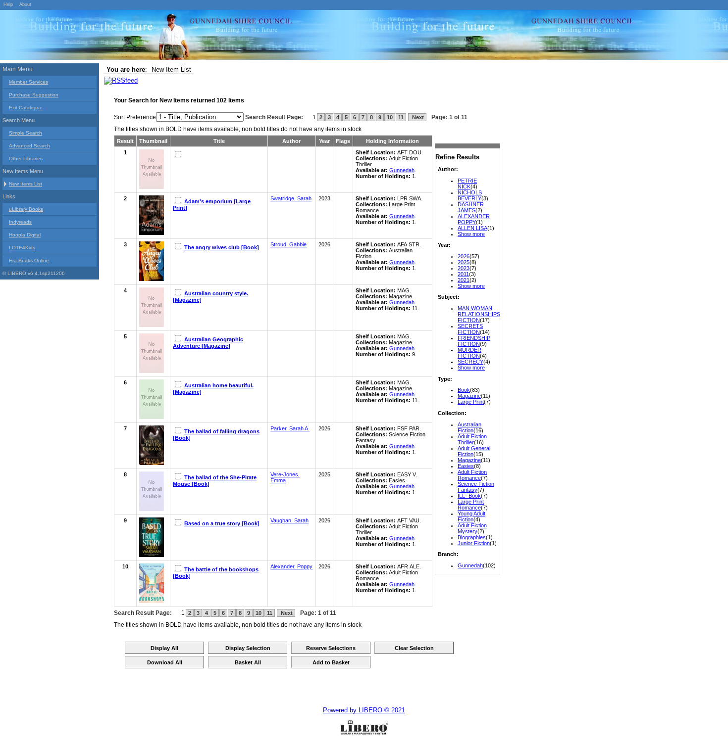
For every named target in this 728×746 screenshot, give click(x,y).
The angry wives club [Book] (221, 247)
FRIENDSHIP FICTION (474, 341)
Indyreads (20, 222)
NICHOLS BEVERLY (470, 195)
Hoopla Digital (25, 234)
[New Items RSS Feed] (121, 80)
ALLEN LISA (472, 228)
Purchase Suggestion (33, 94)
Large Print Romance (471, 505)
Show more (471, 234)
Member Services (28, 82)
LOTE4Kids (22, 247)
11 (401, 117)
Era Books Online (29, 260)
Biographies (472, 537)
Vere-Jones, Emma (285, 477)
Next (417, 117)
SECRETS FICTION (470, 329)
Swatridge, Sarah (291, 198)
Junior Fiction (474, 543)
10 (390, 117)
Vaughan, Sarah (289, 520)
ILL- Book (469, 496)
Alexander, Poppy (291, 566)
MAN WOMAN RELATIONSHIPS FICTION (479, 314)
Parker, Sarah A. (290, 428)
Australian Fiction (469, 427)
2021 (463, 280)
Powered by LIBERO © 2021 (364, 710)
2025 (463, 262)
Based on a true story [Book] (222, 523)
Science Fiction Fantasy (476, 487)
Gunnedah (470, 565)
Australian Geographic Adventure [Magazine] (208, 342)
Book (464, 390)
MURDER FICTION (469, 353)
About (25, 4)
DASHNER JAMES (471, 207)
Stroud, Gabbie (288, 244)
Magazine (469, 396)
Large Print (471, 402)
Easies (466, 466)
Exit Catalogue (26, 107)
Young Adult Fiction (471, 516)
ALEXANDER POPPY (474, 219)
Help (8, 4)
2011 (463, 274)
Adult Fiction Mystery (472, 528)
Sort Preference (135, 117)
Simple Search (25, 133)
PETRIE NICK (467, 183)
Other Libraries (26, 158)
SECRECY (470, 362)
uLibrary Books (26, 209)
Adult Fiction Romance (472, 475)
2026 (463, 256)
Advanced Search (29, 145)
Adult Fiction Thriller (472, 439)
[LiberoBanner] (148, 36)
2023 (463, 268)
